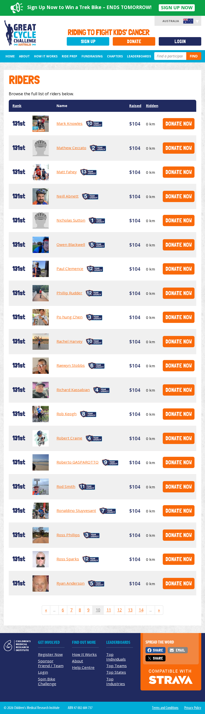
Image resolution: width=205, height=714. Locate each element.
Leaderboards (139, 56)
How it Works (46, 56)
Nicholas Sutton (70, 220)
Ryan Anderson (70, 583)
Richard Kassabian (73, 389)
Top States (116, 672)
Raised (135, 105)
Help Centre (83, 667)
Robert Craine (69, 437)
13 (130, 610)
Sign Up (88, 41)
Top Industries (115, 681)
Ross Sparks (67, 558)
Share (158, 650)
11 (108, 610)
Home (10, 56)
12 (119, 610)
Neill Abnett (67, 196)
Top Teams (116, 665)
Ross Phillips (68, 534)
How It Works (84, 654)
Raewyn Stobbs (70, 365)
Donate (134, 41)
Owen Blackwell (70, 244)
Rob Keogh (66, 413)
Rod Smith (65, 486)
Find (194, 56)
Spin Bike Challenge (47, 681)
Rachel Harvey (69, 341)
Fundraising (92, 56)
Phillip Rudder (69, 292)
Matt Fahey (66, 171)
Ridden (152, 105)
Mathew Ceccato (71, 147)
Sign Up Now (176, 8)
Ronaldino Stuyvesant (76, 510)
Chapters (115, 56)
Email (180, 650)
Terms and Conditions (165, 707)
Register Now (50, 654)
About (24, 56)
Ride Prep (69, 56)
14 (141, 610)
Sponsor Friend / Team (51, 663)
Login (180, 41)
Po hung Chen (69, 316)
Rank (17, 105)
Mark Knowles (69, 123)
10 (98, 610)
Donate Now (179, 123)
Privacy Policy (192, 707)
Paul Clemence (69, 268)
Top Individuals (116, 657)
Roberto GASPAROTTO (77, 462)
